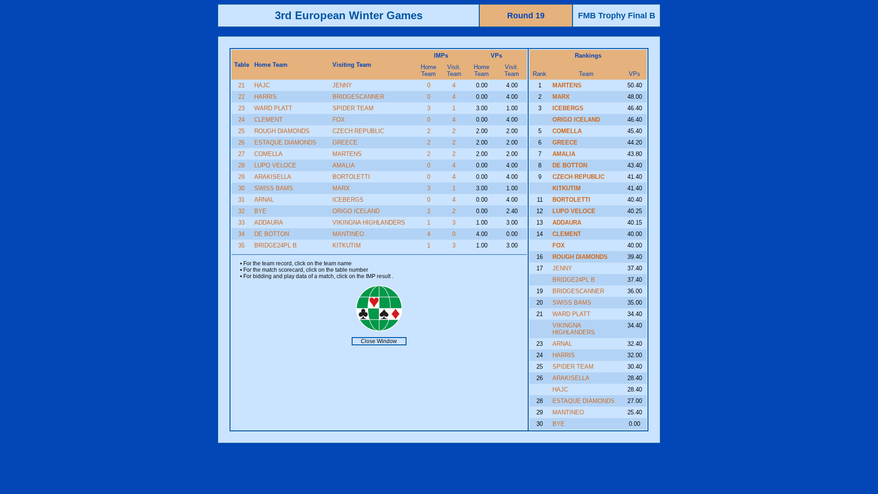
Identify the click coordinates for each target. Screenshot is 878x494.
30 (241, 188)
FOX (338, 119)
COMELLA (268, 153)
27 (241, 153)
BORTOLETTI (351, 176)
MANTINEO (348, 234)
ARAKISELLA (272, 176)
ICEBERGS (348, 199)
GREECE (345, 142)
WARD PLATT (273, 108)
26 (241, 142)
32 (241, 211)
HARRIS (265, 96)
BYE (260, 211)
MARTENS (347, 153)
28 (241, 165)
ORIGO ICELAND (356, 211)
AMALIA (343, 165)
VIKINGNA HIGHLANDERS (368, 222)
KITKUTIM (346, 245)
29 (241, 176)
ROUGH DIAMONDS (282, 131)
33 (241, 222)
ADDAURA (268, 222)
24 (241, 119)
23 (241, 108)
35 (241, 245)
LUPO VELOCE (275, 165)
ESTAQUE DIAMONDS (285, 142)
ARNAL (264, 199)
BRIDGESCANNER (358, 96)
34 (241, 234)
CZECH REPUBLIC (358, 131)
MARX (341, 188)
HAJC (262, 85)
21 (241, 85)
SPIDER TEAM (353, 108)
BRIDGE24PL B (275, 245)
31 (241, 199)
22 (241, 96)
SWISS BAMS (273, 188)
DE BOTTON (271, 234)
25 (241, 131)
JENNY (342, 85)
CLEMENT (268, 119)
